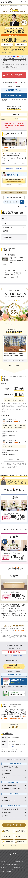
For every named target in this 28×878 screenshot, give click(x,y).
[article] (14, 427)
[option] (14, 767)
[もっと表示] (14, 141)
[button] (7, 44)
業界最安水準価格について (16, 67)
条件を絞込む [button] (15, 114)
